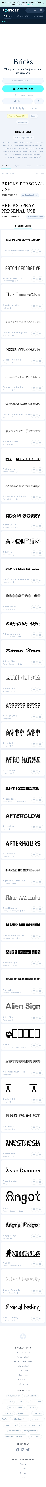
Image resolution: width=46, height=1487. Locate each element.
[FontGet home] (10, 10)
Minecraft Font (23, 1357)
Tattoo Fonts (36, 1402)
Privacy (23, 1464)
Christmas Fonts (20, 1419)
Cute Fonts (31, 1408)
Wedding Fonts (37, 1419)
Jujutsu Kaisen (23, 1370)
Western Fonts (10, 1425)
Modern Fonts (8, 1413)
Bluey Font (23, 1375)
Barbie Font (23, 1379)
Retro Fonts (37, 1413)
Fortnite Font (23, 1384)
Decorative (22, 122)
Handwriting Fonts (16, 1408)
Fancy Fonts (22, 1402)
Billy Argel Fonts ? (24, 138)
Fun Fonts (6, 1419)
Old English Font (29, 1431)
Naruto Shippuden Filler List (15, 1437)
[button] (35, 10)
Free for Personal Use (17, 116)
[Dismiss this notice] (43, 3)
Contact (23, 1473)
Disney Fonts (35, 1437)
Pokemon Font (23, 1366)
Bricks (5, 146)
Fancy (33, 116)
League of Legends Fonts (30, 1425)
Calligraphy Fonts (14, 1396)
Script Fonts (8, 1402)
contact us (28, 4)
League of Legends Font (23, 1361)
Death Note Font (23, 1352)
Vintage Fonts (23, 1413)
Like (18, 101)
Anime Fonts (14, 1431)
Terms (23, 1469)
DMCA (23, 1478)
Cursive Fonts (31, 1396)
